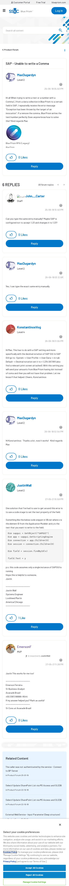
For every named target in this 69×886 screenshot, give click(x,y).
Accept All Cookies (34, 868)
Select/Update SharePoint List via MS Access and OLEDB (34, 785)
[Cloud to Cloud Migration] (64, 185)
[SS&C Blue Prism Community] (21, 11)
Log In (59, 10)
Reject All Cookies (34, 875)
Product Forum (11, 49)
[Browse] (5, 10)
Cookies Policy (10, 852)
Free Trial (40, 2)
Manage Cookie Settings (34, 882)
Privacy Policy (9, 861)
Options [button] (64, 50)
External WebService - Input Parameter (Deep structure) (33, 814)
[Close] (60, 824)
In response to (39, 656)
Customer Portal (21, 2)
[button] (11, 157)
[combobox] (34, 30)
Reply (34, 166)
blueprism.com (59, 2)
